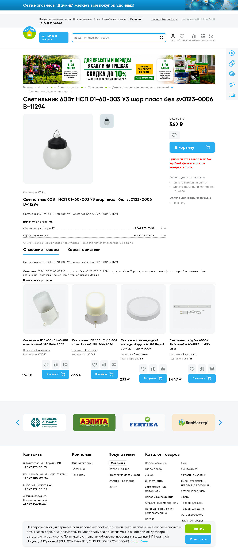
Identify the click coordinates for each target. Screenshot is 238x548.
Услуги (68, 19)
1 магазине (84, 350)
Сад (184, 463)
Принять (198, 528)
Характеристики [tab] (84, 249)
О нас (97, 19)
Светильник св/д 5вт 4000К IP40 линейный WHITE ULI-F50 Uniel (190, 344)
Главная (28, 87)
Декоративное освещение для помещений (141, 87)
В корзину (184, 147)
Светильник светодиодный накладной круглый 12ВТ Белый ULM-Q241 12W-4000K (142, 344)
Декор (149, 474)
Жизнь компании (82, 463)
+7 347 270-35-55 (143, 228)
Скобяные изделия (193, 474)
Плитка (150, 518)
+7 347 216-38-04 (35, 504)
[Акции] (232, 53)
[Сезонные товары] (232, 74)
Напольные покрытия (159, 496)
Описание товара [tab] (41, 249)
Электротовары (68, 87)
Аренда (122, 19)
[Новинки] (232, 63)
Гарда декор (153, 469)
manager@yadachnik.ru (164, 19)
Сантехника (189, 469)
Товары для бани (192, 502)
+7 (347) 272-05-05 (50, 23)
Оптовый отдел (108, 19)
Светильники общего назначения (50, 91)
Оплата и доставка (82, 19)
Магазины (135, 19)
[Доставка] (232, 95)
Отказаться (198, 539)
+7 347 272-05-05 (144, 235)
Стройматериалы (193, 491)
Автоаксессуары (192, 514)
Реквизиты (78, 474)
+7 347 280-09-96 (35, 478)
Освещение (96, 87)
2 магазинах (36, 350)
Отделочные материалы (161, 502)
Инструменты (154, 480)
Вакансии (78, 469)
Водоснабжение (156, 463)
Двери (185, 496)
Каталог (43, 87)
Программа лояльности (51, 19)
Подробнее (139, 541)
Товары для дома (192, 508)
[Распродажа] (232, 84)
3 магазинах (134, 354)
